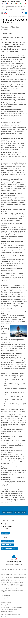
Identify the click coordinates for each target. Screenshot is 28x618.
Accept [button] (23, 9)
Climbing (3, 607)
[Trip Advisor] (3, 569)
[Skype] (16, 569)
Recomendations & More (6, 602)
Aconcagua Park (4, 597)
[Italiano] (16, 4)
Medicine (13, 600)
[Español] (25, 4)
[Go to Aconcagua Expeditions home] (5, 12)
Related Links (10, 611)
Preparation (8, 600)
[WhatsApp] (25, 569)
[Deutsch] (12, 4)
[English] (3, 4)
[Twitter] (6, 569)
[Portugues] (21, 4)
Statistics (11, 597)
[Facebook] (9, 569)
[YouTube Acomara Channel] (19, 569)
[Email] (22, 569)
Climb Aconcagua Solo (9, 548)
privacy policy (9, 9)
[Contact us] (25, 13)
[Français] (7, 4)
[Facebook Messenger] (11, 569)
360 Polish (19, 512)
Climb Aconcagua (7, 541)
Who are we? (16, 609)
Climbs (12, 13)
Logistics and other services (16, 607)
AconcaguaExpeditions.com (14, 561)
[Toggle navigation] (2, 13)
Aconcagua (14, 509)
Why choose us (10, 609)
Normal (7, 512)
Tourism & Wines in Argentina (7, 616)
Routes (15, 597)
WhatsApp (5, 528)
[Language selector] (23, 13)
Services (20, 597)
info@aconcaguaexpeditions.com (11, 524)
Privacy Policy (4, 611)
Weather (3, 600)
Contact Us (3, 609)
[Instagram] (14, 569)
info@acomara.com (7, 526)
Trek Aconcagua (7, 545)
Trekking (7, 607)
